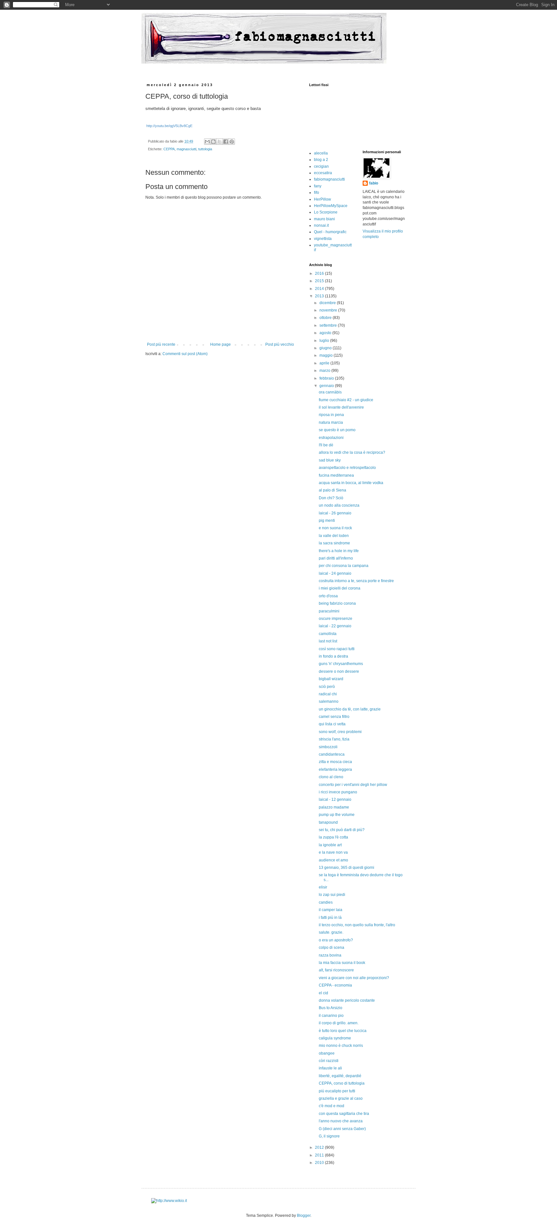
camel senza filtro (334, 716)
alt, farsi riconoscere (336, 970)
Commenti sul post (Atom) (185, 354)
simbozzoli (328, 747)
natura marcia (331, 422)
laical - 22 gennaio (335, 626)
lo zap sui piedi (332, 894)
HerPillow (322, 199)
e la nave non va (333, 852)
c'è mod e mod (331, 1106)
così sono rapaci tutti (337, 649)
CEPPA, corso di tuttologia (342, 1083)
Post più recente (161, 344)
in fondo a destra (333, 656)
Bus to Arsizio (330, 1008)
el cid (323, 993)
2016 (320, 273)
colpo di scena (331, 947)
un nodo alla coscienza (339, 505)
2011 (320, 1155)
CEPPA (169, 149)
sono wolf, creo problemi (340, 732)
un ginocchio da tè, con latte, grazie (350, 709)
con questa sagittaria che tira (344, 1113)
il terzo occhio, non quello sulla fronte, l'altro (357, 925)
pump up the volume (337, 814)
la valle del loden (334, 535)
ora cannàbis (330, 392)
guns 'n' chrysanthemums (341, 663)
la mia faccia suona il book (342, 962)
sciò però (327, 686)
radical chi (328, 694)
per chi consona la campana (343, 565)
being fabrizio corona (337, 603)
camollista (328, 633)
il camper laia (330, 910)
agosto (325, 333)
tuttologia (205, 149)
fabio (373, 183)
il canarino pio (331, 1015)
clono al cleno (331, 777)
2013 (320, 296)
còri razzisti (328, 1060)
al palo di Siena (332, 490)
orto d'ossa (328, 596)
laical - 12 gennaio (335, 799)
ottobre (326, 317)
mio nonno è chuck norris (341, 1045)
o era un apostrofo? (336, 940)
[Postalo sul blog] (213, 141)
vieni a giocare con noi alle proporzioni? (354, 978)
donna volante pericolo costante (347, 1000)
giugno (326, 348)
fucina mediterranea (336, 475)
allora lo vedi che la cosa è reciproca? (352, 452)
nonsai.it (321, 225)
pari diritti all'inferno (336, 558)
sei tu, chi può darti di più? (342, 830)
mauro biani (324, 219)
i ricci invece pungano (338, 792)
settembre (328, 325)
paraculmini (329, 611)
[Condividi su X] (219, 141)
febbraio (327, 378)
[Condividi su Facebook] (225, 141)
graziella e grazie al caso (341, 1098)
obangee (327, 1053)
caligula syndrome (335, 1038)
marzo (325, 370)
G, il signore (329, 1136)
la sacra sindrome (334, 543)
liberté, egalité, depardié (340, 1076)
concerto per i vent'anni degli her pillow (353, 784)
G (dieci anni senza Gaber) (342, 1129)
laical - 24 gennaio (335, 573)
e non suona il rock (335, 528)
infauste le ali (330, 1068)
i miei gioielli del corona (339, 588)
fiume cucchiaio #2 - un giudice (346, 400)
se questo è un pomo (337, 430)
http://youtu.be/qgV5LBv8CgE (169, 126)
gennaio (327, 385)
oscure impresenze (335, 618)
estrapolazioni (331, 437)
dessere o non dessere (339, 671)
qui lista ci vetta (332, 724)
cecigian (321, 166)
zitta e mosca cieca (335, 761)
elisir (323, 887)
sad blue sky (330, 460)
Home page (220, 344)
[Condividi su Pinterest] (232, 141)
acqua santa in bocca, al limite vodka (351, 483)
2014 (320, 288)
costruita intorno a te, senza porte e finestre (356, 581)
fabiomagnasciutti (329, 179)
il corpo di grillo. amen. (338, 1023)
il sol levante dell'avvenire (341, 407)
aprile (324, 363)
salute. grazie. (331, 932)
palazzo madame (334, 807)
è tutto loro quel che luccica (342, 1030)
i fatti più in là (330, 917)
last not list (328, 641)
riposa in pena (331, 414)
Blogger (303, 1215)
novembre (328, 310)
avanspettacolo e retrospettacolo (347, 467)
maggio (326, 355)
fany (317, 186)
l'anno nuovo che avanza (341, 1121)
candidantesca (332, 754)
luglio (324, 340)
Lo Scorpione (325, 212)
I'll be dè (326, 445)
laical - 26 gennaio (335, 513)
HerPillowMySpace (330, 206)
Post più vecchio (279, 344)
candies (326, 902)
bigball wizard (331, 679)
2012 (320, 1147)
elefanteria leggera (335, 769)
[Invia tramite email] (207, 141)
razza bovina (330, 955)
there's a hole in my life (339, 551)
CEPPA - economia (335, 985)
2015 (320, 281)
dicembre (328, 303)
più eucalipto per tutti (337, 1091)
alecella (321, 153)
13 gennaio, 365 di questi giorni (346, 867)
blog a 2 (321, 159)
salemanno (328, 701)
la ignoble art (330, 845)
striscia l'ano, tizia (334, 739)
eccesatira (323, 173)
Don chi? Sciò (331, 498)
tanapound (328, 822)
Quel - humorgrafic (330, 232)
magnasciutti (186, 149)
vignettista (323, 238)
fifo (316, 192)
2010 (320, 1162)
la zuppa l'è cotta (333, 837)
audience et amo (333, 860)
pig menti (327, 520)
